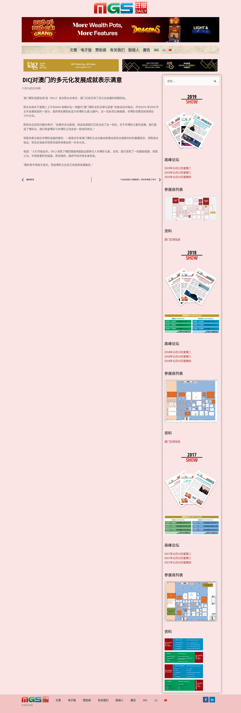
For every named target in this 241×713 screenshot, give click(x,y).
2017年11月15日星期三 (177, 558)
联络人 (133, 49)
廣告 (146, 49)
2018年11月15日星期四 (177, 360)
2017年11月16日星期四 (177, 562)
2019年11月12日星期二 (177, 168)
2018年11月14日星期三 (177, 356)
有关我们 (117, 49)
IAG (156, 49)
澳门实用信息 (172, 239)
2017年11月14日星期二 (177, 553)
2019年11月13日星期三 (177, 172)
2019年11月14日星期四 (177, 176)
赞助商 (100, 49)
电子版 (86, 49)
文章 (73, 49)
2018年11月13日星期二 (177, 352)
